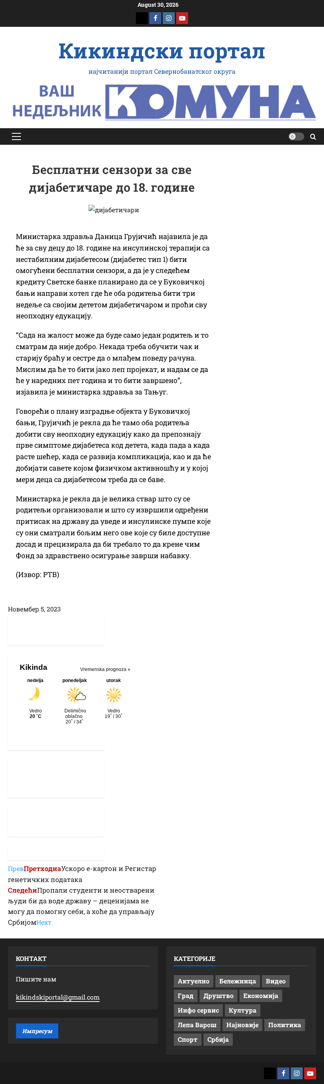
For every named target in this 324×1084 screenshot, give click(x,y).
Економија (260, 995)
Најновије (242, 1024)
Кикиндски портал (162, 50)
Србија (218, 1039)
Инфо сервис (198, 1010)
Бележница (237, 981)
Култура (242, 1010)
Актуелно (193, 981)
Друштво (218, 995)
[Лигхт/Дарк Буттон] (296, 136)
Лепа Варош (197, 1024)
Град (186, 995)
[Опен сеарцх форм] (313, 136)
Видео (276, 981)
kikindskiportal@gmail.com (58, 997)
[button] (16, 136)
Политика (284, 1024)
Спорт (188, 1039)
